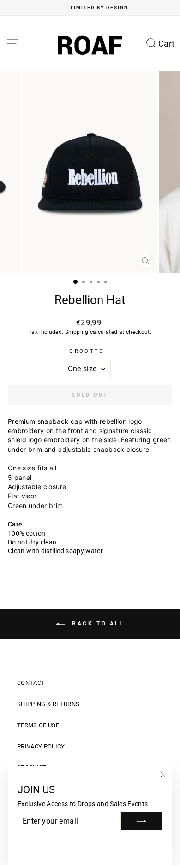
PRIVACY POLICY (41, 746)
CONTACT (31, 682)
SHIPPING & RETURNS (48, 704)
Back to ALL (96, 623)
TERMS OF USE (38, 725)
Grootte (86, 351)
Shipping (77, 332)
